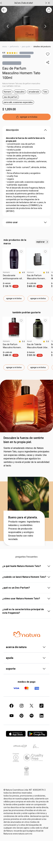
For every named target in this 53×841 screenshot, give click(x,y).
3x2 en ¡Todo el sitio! (23, 3)
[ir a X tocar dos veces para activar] (31, 705)
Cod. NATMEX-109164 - (11, 86)
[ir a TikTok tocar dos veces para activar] (41, 705)
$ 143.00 (6, 283)
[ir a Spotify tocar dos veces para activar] (31, 715)
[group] (23, 2)
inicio (4, 47)
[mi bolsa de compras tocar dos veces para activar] (49, 10)
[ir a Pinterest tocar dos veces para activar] (21, 715)
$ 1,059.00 (9, 109)
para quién (26, 47)
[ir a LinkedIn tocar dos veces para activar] (41, 715)
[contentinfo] (22, 272)
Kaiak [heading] (29, 341)
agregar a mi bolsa (13, 298)
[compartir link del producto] (48, 62)
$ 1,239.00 (31, 283)
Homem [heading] (6, 272)
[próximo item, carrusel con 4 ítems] (45, 26)
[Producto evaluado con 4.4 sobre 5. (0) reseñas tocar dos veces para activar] (26, 52)
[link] (14, 278)
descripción (12, 130)
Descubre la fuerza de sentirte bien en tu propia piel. (24, 440)
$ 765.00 (31, 352)
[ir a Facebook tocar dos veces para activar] (11, 705)
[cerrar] (49, 3)
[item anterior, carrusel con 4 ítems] (8, 26)
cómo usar (12, 222)
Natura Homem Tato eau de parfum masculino (21, 84)
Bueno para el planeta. (23, 517)
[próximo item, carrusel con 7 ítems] (46, 3)
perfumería (14, 47)
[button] (48, 54)
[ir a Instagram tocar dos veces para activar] (21, 705)
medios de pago (26, 681)
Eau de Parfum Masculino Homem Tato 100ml (21, 73)
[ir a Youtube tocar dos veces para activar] (11, 715)
